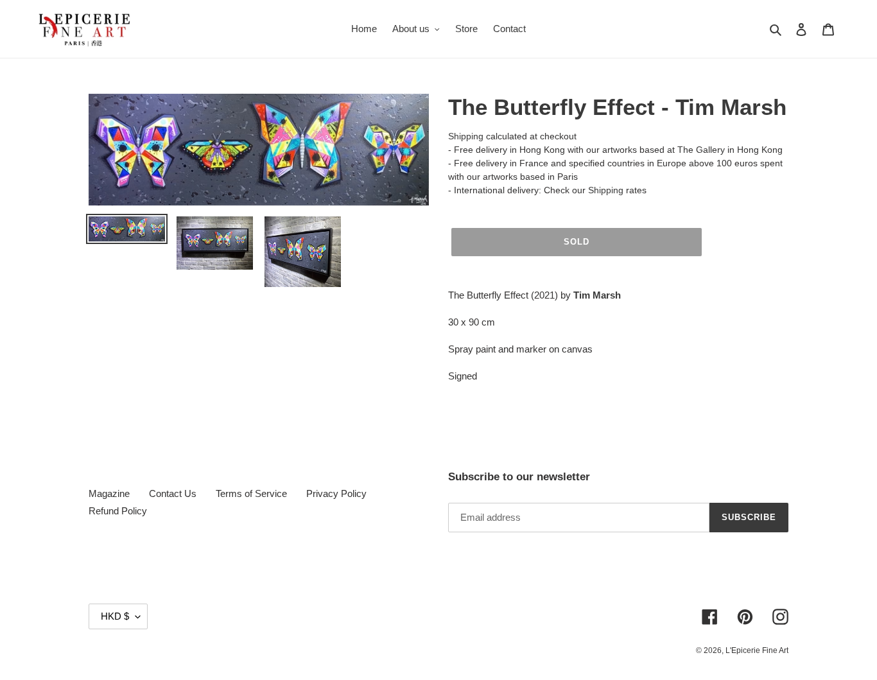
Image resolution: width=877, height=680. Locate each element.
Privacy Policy (336, 493)
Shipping (465, 136)
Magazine (109, 493)
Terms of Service (251, 493)
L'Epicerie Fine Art (756, 650)
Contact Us (172, 493)
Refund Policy (118, 510)
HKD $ (115, 616)
